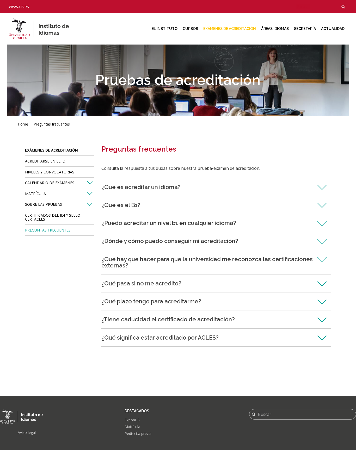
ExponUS (132, 419)
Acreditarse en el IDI (45, 161)
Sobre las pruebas (43, 204)
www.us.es (19, 6)
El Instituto (164, 29)
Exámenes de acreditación (229, 29)
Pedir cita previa (138, 433)
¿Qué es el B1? (120, 205)
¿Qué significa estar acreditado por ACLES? (160, 337)
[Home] (43, 28)
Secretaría (305, 29)
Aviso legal (27, 432)
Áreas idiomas (275, 29)
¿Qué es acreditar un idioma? (141, 187)
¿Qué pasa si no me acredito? (141, 283)
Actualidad (333, 29)
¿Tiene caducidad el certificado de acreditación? (168, 319)
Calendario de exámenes (49, 182)
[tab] (216, 187)
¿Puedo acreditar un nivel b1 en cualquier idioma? (168, 223)
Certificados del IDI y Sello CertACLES (52, 217)
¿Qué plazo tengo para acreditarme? (151, 301)
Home (23, 124)
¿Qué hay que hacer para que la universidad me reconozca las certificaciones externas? (207, 262)
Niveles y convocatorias (49, 172)
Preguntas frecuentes (48, 230)
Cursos (190, 29)
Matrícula (35, 193)
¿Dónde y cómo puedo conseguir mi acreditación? (169, 241)
